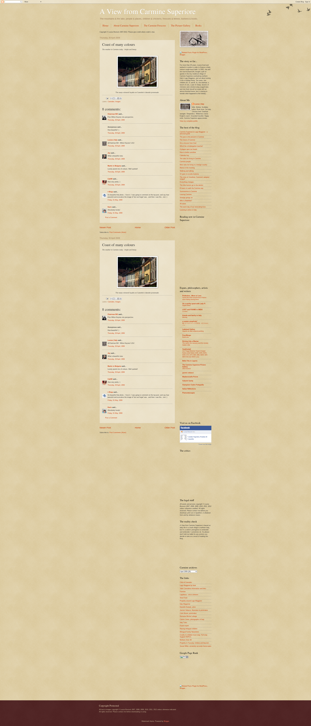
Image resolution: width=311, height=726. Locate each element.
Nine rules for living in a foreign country (193, 165)
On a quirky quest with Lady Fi (193, 304)
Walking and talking (187, 171)
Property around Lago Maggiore (191, 601)
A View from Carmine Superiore (148, 11)
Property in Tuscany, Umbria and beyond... (195, 643)
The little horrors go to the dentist (191, 185)
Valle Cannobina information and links (193, 588)
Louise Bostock (187, 431)
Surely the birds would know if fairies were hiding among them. (194, 298)
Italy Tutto (183, 622)
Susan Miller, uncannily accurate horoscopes (195, 646)
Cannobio (111, 101)
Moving (184, 317)
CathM (110, 179)
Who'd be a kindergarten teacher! (191, 146)
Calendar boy (184, 155)
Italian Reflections (189, 389)
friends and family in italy (192, 315)
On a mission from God (188, 143)
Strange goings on (186, 198)
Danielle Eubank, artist (188, 607)
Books (198, 25)
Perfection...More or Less (191, 296)
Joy (109, 153)
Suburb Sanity (187, 381)
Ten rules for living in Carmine (190, 158)
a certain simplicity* (189, 321)
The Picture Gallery (180, 25)
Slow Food (183, 598)
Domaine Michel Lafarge (188, 616)
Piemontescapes (188, 393)
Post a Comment (111, 217)
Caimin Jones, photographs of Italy (192, 619)
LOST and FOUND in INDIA (192, 309)
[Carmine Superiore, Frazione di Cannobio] (184, 440)
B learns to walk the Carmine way (191, 188)
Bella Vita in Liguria (189, 361)
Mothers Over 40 (186, 640)
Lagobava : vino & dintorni (189, 595)
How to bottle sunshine (188, 152)
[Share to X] (116, 98)
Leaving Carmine (186, 194)
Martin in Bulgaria (114, 166)
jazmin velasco (188, 373)
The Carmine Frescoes (155, 25)
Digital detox (186, 305)
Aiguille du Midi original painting (193, 331)
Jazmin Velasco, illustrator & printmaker (194, 610)
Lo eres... (185, 311)
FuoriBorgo (186, 335)
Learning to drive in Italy (188, 210)
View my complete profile (189, 121)
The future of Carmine (187, 140)
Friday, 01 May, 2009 (115, 200)
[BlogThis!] (113, 98)
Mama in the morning (187, 168)
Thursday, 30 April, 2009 (116, 120)
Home (105, 25)
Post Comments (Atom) (117, 232)
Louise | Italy (112, 140)
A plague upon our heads (188, 149)
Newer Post (105, 227)
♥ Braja (110, 192)
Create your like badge (205, 444)
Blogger (166, 721)
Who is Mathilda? (186, 201)
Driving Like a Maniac (190, 341)
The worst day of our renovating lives (193, 207)
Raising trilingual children (188, 629)
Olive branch (186, 369)
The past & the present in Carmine (192, 137)
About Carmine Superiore (126, 25)
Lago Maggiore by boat (188, 585)
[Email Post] (107, 98)
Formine (183, 591)
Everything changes (187, 182)
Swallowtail (186, 349)
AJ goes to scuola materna (189, 174)
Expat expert (184, 626)
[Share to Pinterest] (120, 98)
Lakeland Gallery (188, 329)
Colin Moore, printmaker (188, 613)
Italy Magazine (185, 604)
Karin (110, 207)
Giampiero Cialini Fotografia (193, 385)
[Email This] (111, 98)
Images (118, 101)
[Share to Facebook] (118, 98)
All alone (183, 204)
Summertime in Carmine (188, 191)
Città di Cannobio (186, 582)
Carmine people (185, 161)
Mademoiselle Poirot (190, 377)
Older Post (170, 227)
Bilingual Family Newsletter (189, 632)
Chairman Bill (113, 114)
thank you (185, 337)
